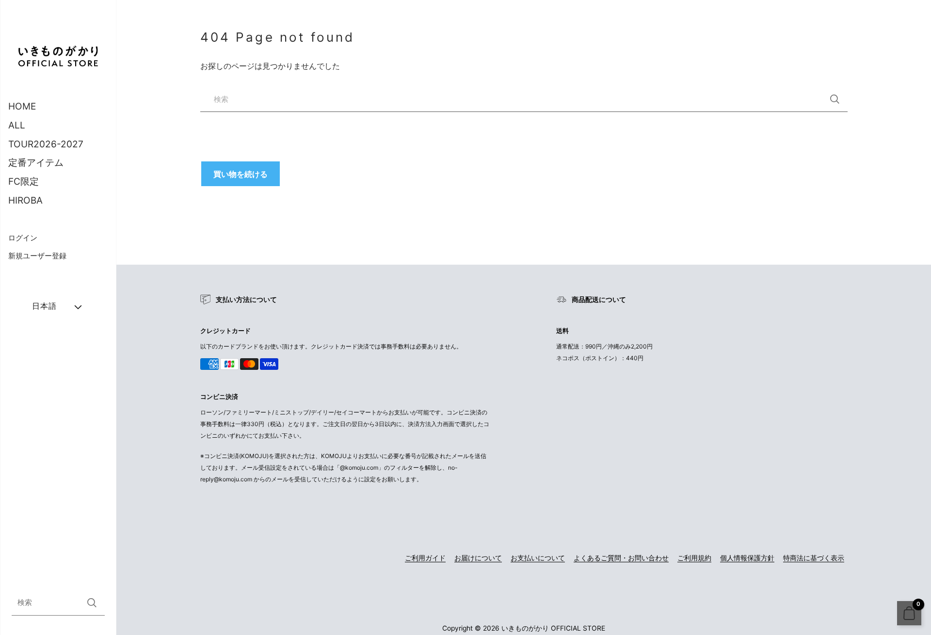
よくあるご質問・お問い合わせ (621, 558)
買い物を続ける (240, 174)
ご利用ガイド (425, 558)
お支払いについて (538, 558)
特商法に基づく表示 (813, 558)
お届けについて (478, 558)
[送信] (92, 603)
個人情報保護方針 (747, 558)
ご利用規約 (694, 558)
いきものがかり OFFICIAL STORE (553, 628)
